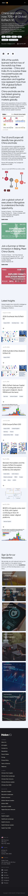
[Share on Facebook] (13, 54)
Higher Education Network (8, 809)
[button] (25, 2)
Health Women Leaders (7, 825)
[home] (4, 3)
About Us (3, 742)
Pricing (3, 757)
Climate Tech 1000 (6, 785)
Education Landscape (7, 794)
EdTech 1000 (4, 803)
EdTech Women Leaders (7, 800)
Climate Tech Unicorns (7, 779)
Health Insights (5, 816)
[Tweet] (8, 54)
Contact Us (4, 748)
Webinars (3, 766)
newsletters (22, 565)
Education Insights (6, 791)
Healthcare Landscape (7, 819)
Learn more (4, 219)
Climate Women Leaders (8, 782)
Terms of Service (5, 763)
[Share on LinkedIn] (3, 54)
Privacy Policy (5, 760)
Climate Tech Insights (7, 773)
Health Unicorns (5, 822)
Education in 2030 (6, 806)
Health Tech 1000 (6, 828)
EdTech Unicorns (5, 797)
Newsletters (4, 751)
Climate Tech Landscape (8, 776)
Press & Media (5, 754)
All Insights (4, 745)
